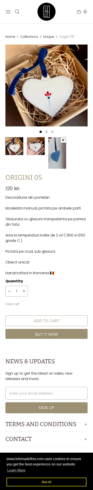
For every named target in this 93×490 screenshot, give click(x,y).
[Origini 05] (46, 85)
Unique (48, 36)
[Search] (17, 11)
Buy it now (46, 334)
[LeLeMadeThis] (46, 12)
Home (10, 36)
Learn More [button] (16, 470)
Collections (29, 36)
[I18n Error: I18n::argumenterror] (14, 146)
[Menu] (8, 11)
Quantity (14, 281)
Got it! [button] (46, 482)
